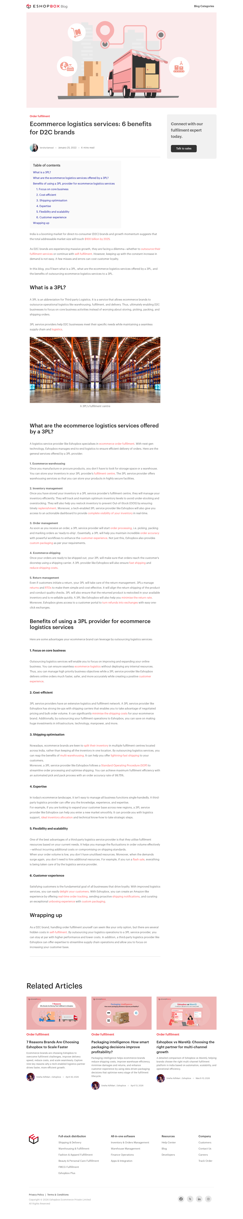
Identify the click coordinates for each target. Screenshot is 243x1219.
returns (34, 587)
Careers (203, 1155)
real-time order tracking (73, 896)
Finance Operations (122, 1155)
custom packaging (41, 543)
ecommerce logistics (88, 666)
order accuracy (149, 533)
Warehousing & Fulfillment (74, 1149)
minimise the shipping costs (109, 713)
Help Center (169, 1142)
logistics (57, 329)
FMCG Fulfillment (69, 1167)
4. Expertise (43, 206)
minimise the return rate (137, 597)
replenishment (47, 508)
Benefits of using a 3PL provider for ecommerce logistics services (74, 183)
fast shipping (137, 563)
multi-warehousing (72, 755)
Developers (168, 1155)
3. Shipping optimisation (51, 200)
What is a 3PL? (42, 172)
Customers (205, 1142)
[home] (43, 6)
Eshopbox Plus (67, 1173)
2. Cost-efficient (46, 195)
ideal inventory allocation (57, 817)
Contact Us (205, 1149)
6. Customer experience (51, 217)
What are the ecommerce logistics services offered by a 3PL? (71, 178)
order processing (121, 528)
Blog (164, 1149)
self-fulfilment (83, 254)
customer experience (94, 538)
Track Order (205, 1161)
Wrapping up (41, 223)
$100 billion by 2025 (97, 239)
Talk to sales (183, 148)
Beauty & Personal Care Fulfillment (79, 1161)
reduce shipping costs (44, 568)
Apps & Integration (121, 1161)
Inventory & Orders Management (130, 1142)
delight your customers (74, 891)
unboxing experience (62, 901)
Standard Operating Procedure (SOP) (124, 765)
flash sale (138, 859)
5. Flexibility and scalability (52, 212)
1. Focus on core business (52, 189)
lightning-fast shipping (125, 755)
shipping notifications (126, 896)
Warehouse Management (125, 1149)
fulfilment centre (104, 473)
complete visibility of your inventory (110, 513)
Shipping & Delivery (70, 1142)
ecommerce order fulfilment (116, 444)
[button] (204, 6)
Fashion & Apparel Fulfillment (76, 1155)
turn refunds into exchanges (120, 602)
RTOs (48, 587)
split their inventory (96, 745)
